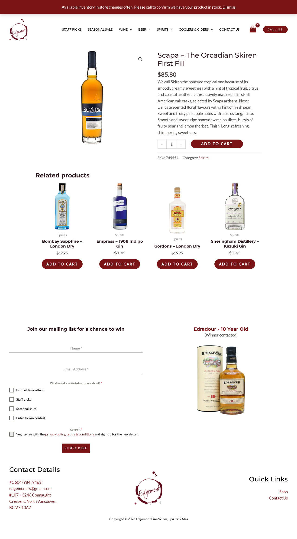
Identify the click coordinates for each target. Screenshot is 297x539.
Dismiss (229, 7)
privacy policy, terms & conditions (69, 434)
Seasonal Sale (100, 29)
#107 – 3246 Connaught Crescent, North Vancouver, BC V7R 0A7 (33, 501)
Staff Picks (71, 29)
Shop (283, 491)
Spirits (162, 29)
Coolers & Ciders (194, 29)
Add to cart (217, 143)
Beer (142, 29)
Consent (76, 429)
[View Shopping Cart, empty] (252, 29)
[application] (130, 29)
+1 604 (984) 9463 (25, 482)
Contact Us (229, 29)
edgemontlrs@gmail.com (30, 488)
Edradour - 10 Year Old (221, 329)
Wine (123, 29)
